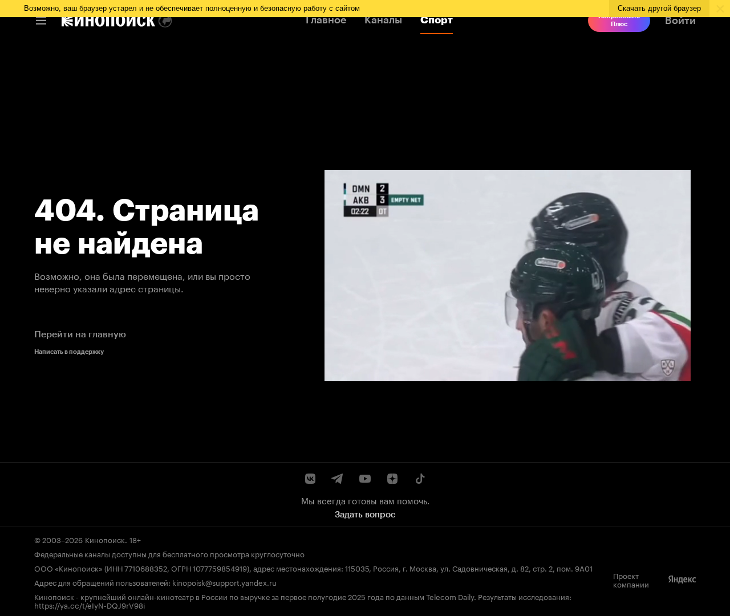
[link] (108, 20)
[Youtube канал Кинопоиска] (365, 479)
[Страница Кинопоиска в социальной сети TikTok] (420, 479)
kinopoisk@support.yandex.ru (224, 582)
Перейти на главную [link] (80, 334)
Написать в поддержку (69, 352)
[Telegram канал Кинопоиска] (337, 479)
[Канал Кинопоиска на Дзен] (392, 479)
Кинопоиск (105, 539)
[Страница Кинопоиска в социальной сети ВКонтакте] (310, 479)
